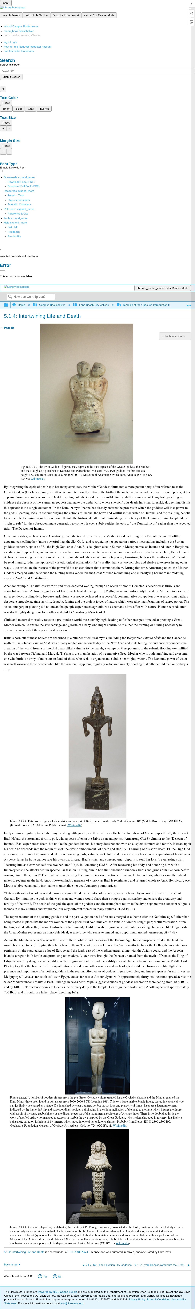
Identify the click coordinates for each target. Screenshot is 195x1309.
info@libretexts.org (71, 1303)
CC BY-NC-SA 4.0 (78, 1252)
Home (21, 304)
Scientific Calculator (19, 204)
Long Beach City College (94, 304)
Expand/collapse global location (189, 304)
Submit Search (11, 76)
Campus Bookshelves (52, 304)
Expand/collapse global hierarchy (8, 305)
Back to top (11, 1264)
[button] (14, 231)
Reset (6, 102)
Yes (45, 1276)
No (60, 1276)
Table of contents (175, 336)
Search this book (10, 64)
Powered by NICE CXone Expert (58, 1291)
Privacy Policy (137, 1299)
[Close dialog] (2, 270)
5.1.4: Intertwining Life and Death (24, 1252)
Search (10, 297)
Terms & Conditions (158, 1299)
